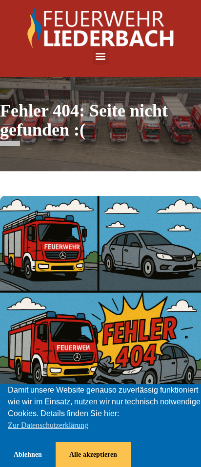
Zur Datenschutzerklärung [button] (48, 425)
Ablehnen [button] (28, 454)
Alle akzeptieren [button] (93, 454)
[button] (101, 56)
